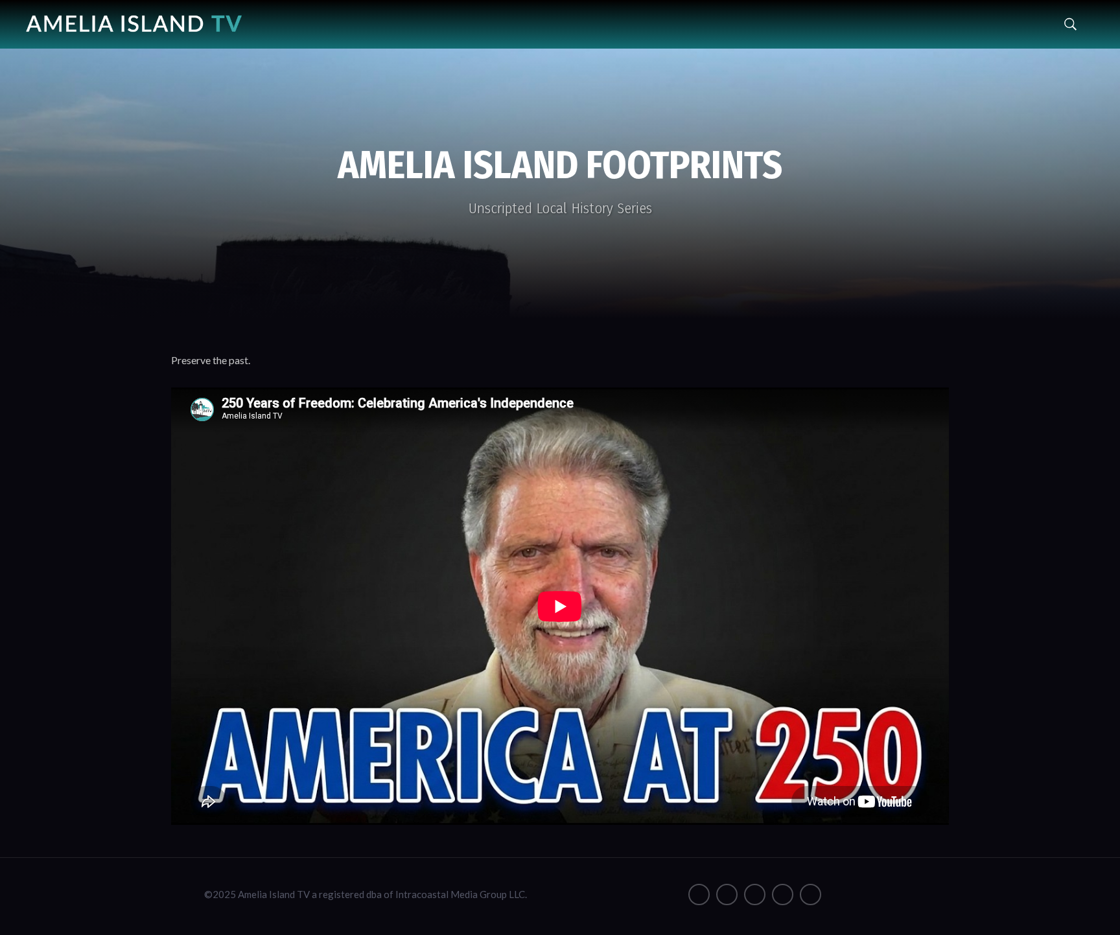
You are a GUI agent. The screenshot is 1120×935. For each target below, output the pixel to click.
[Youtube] (754, 894)
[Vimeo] (782, 894)
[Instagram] (727, 894)
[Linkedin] (810, 894)
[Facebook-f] (699, 894)
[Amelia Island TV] (134, 19)
